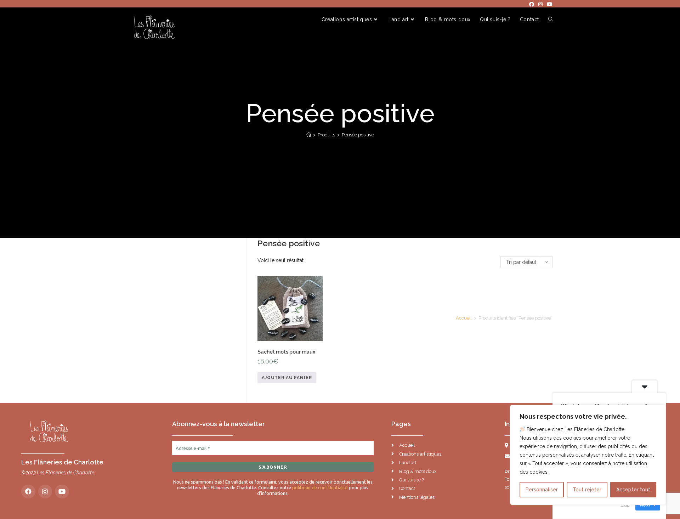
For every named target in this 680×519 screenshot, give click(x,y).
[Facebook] (28, 492)
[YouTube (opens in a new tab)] (548, 4)
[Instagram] (45, 492)
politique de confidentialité (320, 487)
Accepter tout (633, 489)
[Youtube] (62, 492)
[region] (588, 455)
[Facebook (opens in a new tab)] (531, 4)
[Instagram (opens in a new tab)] (540, 4)
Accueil (464, 318)
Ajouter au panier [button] (287, 377)
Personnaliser (542, 489)
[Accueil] (308, 134)
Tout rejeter (587, 489)
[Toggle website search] (551, 20)
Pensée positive (358, 134)
